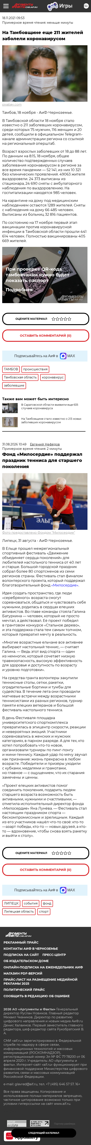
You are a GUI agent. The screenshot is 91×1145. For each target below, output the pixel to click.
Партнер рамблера (64, 1123)
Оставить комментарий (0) (45, 336)
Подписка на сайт (21, 955)
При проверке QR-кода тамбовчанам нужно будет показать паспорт (37, 274)
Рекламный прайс (21, 942)
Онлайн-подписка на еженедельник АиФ (43, 967)
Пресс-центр (54, 955)
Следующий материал (43, 1133)
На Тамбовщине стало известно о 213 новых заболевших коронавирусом (51, 420)
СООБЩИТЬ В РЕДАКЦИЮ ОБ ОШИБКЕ (37, 996)
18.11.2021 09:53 (13, 18)
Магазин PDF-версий (23, 973)
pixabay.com (12, 105)
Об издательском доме (26, 961)
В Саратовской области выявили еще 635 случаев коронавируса (49, 406)
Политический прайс (24, 990)
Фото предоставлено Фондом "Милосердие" (38, 533)
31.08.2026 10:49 (14, 444)
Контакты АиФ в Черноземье (31, 949)
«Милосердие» (64, 585)
